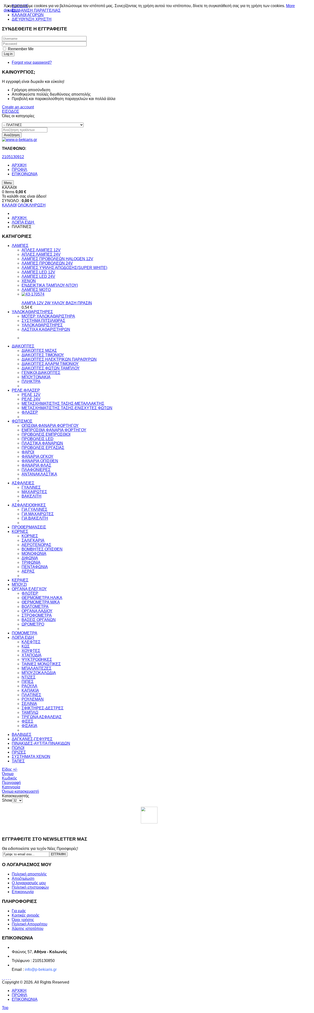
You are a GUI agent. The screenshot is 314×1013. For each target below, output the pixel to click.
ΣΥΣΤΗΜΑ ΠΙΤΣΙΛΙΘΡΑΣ (43, 321)
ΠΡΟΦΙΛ (19, 995)
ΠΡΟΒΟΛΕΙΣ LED (37, 439)
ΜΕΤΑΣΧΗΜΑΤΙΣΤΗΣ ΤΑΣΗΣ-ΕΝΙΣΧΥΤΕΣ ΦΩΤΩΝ (67, 408)
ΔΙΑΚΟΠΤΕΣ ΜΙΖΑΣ (39, 350)
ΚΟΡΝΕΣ (20, 531)
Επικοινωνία (23, 892)
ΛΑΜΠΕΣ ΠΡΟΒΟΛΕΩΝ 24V (47, 263)
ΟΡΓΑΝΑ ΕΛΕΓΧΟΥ (29, 589)
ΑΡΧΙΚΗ (19, 990)
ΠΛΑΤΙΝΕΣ (31, 695)
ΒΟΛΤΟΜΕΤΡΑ (35, 606)
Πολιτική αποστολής (29, 874)
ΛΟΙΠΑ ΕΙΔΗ (23, 637)
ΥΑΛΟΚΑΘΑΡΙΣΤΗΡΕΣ (32, 312)
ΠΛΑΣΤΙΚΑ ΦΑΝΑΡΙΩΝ (42, 443)
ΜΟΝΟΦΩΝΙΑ (34, 553)
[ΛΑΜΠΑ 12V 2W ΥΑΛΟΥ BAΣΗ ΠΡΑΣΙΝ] (33, 294)
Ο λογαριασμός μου (29, 883)
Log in (8, 54)
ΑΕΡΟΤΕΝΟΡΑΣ (36, 545)
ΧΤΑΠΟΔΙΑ (31, 655)
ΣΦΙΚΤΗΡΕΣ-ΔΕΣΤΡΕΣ (43, 708)
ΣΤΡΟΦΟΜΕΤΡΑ (37, 615)
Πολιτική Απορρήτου (29, 924)
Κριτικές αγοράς (25, 915)
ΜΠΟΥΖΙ (19, 584)
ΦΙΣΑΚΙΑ (29, 726)
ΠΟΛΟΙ (18, 748)
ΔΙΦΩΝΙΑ (30, 558)
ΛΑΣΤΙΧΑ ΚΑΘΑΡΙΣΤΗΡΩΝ (46, 329)
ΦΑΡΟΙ (28, 452)
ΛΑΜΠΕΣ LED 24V (38, 276)
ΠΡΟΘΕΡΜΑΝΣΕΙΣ (29, 527)
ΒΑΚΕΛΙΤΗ (31, 496)
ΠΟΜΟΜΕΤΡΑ (24, 633)
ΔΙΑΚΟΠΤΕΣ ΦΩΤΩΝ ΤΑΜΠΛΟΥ (51, 368)
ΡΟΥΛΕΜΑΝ (33, 699)
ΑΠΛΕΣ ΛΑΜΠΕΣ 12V (41, 250)
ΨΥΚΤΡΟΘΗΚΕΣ (37, 659)
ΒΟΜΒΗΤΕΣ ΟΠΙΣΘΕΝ (42, 549)
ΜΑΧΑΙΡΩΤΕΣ (34, 492)
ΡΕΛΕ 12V (31, 395)
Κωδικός (9, 778)
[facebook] (149, 815)
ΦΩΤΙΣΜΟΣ (22, 421)
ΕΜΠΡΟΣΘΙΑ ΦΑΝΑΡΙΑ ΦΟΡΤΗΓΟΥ (54, 430)
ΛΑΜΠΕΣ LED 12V (38, 272)
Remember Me (21, 49)
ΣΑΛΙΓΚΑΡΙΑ (33, 540)
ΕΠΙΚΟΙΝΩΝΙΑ (25, 999)
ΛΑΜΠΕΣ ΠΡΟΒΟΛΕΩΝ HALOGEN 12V (57, 259)
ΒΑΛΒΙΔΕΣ (21, 734)
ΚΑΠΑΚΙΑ (30, 690)
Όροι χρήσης (23, 920)
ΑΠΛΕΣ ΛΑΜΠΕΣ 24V (41, 254)
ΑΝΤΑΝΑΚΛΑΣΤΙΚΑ (39, 474)
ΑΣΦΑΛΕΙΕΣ (23, 483)
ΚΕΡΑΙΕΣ (20, 580)
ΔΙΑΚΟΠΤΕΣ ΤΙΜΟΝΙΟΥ (43, 355)
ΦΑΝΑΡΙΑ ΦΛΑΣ (36, 465)
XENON (29, 281)
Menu (8, 183)
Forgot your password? (32, 62)
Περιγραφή (11, 783)
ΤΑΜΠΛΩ (30, 712)
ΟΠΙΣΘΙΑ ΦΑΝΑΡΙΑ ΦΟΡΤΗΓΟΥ (50, 425)
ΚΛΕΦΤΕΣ (31, 642)
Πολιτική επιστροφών (30, 887)
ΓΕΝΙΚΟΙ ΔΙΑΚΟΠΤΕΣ (41, 373)
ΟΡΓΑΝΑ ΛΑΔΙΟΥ (37, 611)
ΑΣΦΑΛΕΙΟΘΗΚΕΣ (29, 505)
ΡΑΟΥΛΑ (29, 686)
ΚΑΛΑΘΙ (9, 205)
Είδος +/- (9, 769)
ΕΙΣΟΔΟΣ (10, 111)
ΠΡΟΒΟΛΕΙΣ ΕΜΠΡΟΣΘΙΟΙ (46, 434)
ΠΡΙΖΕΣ (19, 752)
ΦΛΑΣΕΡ (30, 412)
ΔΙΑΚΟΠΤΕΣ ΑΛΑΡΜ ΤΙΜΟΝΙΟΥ (50, 364)
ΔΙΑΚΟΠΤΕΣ (23, 346)
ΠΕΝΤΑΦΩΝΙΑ (35, 567)
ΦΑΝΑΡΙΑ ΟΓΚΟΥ (37, 456)
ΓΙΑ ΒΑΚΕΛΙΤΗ (35, 518)
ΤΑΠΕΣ (18, 761)
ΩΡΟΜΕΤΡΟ (33, 624)
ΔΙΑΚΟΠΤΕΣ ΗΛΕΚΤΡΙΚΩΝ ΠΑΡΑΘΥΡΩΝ (59, 359)
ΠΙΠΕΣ (28, 682)
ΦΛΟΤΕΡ (30, 593)
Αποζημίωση (23, 878)
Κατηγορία (11, 787)
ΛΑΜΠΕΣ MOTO (36, 290)
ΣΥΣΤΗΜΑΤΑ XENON (31, 757)
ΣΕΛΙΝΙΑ (29, 704)
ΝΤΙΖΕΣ (29, 677)
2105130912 (13, 157)
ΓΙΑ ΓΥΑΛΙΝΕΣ (34, 509)
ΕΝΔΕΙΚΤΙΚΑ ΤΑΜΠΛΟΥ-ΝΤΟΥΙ (50, 285)
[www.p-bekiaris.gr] (19, 140)
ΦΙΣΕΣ (27, 721)
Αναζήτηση (12, 135)
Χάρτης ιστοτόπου (27, 928)
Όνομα (7, 774)
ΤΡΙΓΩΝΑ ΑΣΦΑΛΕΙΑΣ (42, 717)
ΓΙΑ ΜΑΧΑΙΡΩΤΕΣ (38, 514)
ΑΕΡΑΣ (28, 571)
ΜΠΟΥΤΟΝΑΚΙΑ (36, 377)
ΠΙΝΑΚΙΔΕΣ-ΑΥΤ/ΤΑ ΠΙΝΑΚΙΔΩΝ (41, 743)
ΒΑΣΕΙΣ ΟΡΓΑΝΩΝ (39, 620)
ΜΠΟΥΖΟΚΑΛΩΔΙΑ (39, 673)
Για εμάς (19, 911)
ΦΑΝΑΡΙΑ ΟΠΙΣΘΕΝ (40, 461)
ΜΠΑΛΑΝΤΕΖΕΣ (37, 668)
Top (5, 1008)
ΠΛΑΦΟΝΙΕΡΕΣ (36, 470)
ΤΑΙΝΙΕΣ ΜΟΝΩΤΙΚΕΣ (41, 664)
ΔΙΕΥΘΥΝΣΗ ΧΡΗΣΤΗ (32, 19)
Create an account (18, 107)
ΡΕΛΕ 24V (31, 399)
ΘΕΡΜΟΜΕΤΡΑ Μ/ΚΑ (41, 602)
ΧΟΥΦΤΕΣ (31, 651)
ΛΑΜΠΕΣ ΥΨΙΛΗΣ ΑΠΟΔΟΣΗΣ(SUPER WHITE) (64, 268)
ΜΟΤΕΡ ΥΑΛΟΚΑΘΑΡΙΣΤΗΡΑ (48, 316)
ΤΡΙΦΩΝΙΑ (31, 562)
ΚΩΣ (26, 646)
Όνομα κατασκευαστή (20, 791)
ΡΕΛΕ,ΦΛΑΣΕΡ (26, 390)
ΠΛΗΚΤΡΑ (31, 381)
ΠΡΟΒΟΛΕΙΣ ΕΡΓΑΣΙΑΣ (43, 448)
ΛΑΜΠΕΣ (20, 246)
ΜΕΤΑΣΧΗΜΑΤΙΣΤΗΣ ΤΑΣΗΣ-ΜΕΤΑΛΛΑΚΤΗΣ (63, 403)
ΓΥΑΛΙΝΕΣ (31, 487)
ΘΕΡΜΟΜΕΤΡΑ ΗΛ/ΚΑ (42, 598)
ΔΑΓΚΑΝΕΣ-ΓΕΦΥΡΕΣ (32, 739)
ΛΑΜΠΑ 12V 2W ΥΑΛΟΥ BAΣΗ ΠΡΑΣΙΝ (57, 303)
